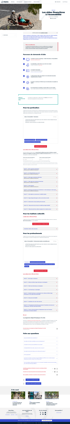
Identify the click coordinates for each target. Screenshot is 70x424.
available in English (44, 32)
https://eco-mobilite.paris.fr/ (35, 59)
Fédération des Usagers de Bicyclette (34, 320)
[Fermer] (57, 33)
